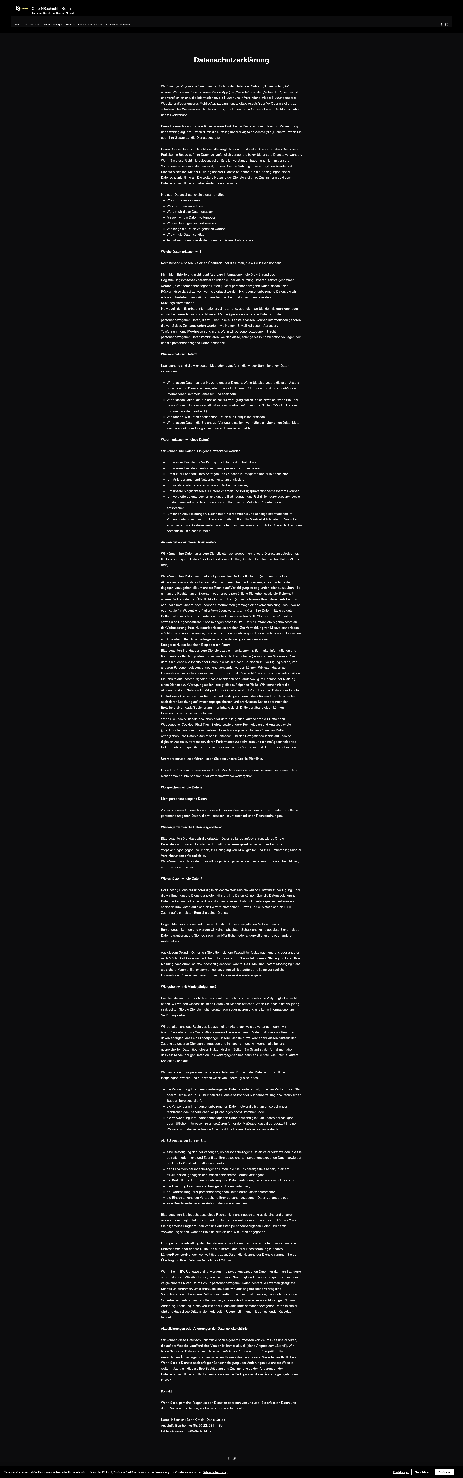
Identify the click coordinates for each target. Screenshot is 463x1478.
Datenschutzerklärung (215, 1472)
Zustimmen (444, 1472)
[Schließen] (458, 1472)
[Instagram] (447, 24)
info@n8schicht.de (198, 1431)
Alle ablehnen (422, 1472)
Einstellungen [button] (401, 1472)
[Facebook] (441, 24)
